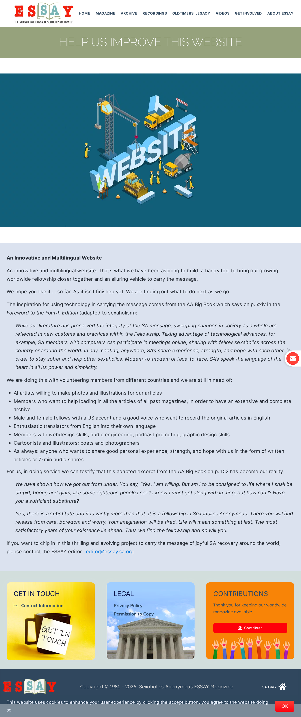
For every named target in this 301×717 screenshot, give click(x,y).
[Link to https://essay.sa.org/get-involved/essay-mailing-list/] (292, 358)
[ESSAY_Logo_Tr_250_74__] (30, 680)
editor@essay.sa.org (110, 551)
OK (285, 706)
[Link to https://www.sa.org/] (282, 686)
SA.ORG (269, 687)
